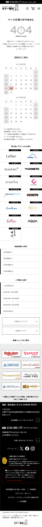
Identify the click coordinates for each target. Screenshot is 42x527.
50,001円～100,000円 (10, 292)
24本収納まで (7, 252)
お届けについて (21, 331)
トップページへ (21, 49)
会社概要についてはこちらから (22, 420)
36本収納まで (7, 258)
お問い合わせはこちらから (23, 440)
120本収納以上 (8, 271)
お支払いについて (21, 321)
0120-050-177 (14, 427)
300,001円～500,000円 (11, 305)
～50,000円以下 (8, 286)
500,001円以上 (8, 311)
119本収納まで (8, 265)
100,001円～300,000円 (11, 298)
